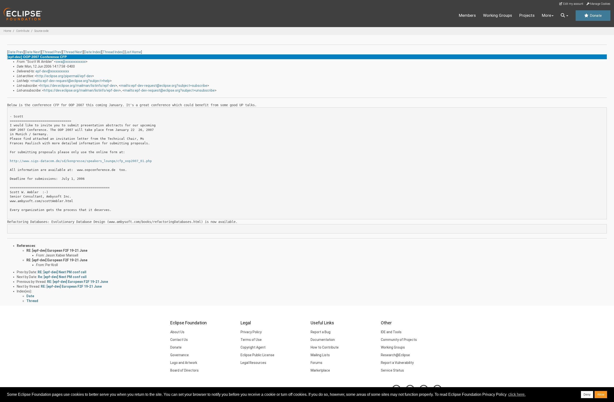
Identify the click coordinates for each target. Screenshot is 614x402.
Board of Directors (184, 370)
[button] (564, 15)
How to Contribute (325, 347)
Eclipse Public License (257, 355)
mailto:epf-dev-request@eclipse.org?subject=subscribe (164, 85)
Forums (316, 363)
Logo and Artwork (183, 363)
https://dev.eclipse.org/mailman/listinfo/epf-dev (77, 85)
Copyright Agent (253, 347)
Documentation (323, 340)
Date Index (92, 52)
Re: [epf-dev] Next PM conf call (62, 277)
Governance (179, 355)
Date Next (33, 52)
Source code (41, 31)
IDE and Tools (391, 332)
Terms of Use (251, 340)
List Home (133, 52)
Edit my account (572, 4)
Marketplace (320, 370)
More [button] (546, 15)
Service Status (392, 370)
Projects (527, 15)
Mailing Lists (320, 355)
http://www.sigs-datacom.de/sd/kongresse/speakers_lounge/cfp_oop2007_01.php (81, 161)
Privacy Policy (251, 332)
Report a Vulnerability (397, 363)
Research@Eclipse (395, 355)
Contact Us (179, 340)
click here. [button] (516, 394)
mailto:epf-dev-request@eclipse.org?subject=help (71, 81)
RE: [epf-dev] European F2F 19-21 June (56, 250)
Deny (587, 394)
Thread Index (113, 52)
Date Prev (15, 52)
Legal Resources (253, 363)
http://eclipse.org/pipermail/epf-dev (64, 76)
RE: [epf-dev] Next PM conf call (62, 272)
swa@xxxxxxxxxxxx (71, 62)
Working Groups (497, 15)
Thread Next (73, 52)
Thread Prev (51, 52)
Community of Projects (399, 340)
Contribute (22, 31)
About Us (177, 332)
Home (7, 31)
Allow (600, 394)
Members (467, 15)
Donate (595, 15)
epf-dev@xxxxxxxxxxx (52, 71)
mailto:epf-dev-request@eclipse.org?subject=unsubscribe (169, 90)
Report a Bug (321, 332)
